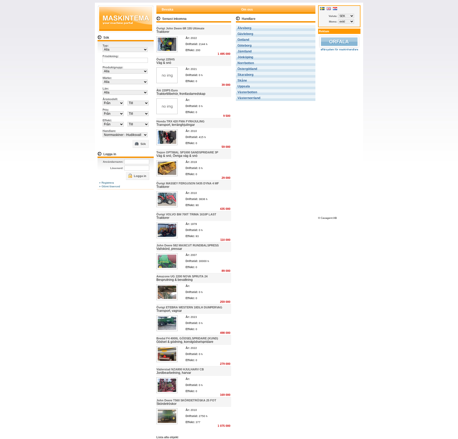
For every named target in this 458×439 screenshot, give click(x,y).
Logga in (139, 176)
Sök (143, 143)
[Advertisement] (339, 133)
